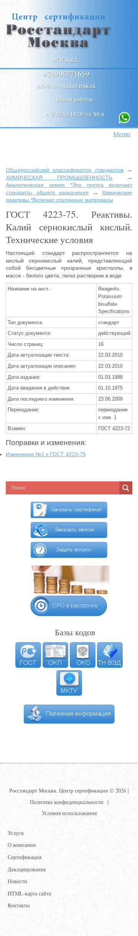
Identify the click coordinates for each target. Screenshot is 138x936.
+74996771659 (66, 74)
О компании (22, 844)
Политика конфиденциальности (67, 802)
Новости (17, 881)
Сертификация (24, 857)
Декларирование (27, 869)
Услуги (16, 833)
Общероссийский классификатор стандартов (64, 170)
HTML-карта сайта (29, 893)
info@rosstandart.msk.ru (65, 86)
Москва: (66, 59)
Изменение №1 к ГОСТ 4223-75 (46, 454)
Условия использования (69, 813)
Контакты (19, 905)
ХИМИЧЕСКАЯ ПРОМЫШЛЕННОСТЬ (59, 177)
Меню (121, 133)
